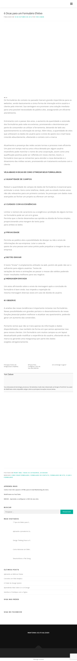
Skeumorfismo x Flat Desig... (22, 558)
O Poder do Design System (13, 583)
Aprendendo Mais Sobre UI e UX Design (17, 588)
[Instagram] (41, 638)
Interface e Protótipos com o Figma (15, 592)
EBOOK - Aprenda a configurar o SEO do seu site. (21, 499)
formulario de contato (39, 475)
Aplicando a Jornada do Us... (22, 531)
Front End (18, 473)
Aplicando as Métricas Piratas (13, 574)
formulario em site (57, 475)
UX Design (44, 473)
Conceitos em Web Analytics (13, 579)
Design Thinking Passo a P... (22, 540)
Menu (71, 4)
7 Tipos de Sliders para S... (21, 522)
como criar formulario (20, 475)
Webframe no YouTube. (12, 494)
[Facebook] (36, 638)
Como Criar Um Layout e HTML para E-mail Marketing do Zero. (26, 490)
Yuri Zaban (40, 17)
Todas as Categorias (31, 473)
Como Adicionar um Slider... (22, 549)
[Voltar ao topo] (38, 648)
